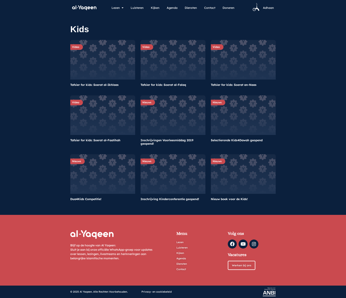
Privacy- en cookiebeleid (156, 291)
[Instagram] (253, 244)
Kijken (155, 8)
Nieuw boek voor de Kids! (229, 199)
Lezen (116, 8)
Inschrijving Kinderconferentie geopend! (170, 199)
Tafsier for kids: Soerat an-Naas (233, 85)
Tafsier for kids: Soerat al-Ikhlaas (94, 85)
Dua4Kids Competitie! (85, 199)
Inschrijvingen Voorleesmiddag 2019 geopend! (167, 141)
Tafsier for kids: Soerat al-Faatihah (95, 140)
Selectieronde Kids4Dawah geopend (237, 140)
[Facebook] (232, 244)
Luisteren (137, 8)
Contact (209, 8)
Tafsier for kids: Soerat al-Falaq (163, 85)
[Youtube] (243, 244)
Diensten (191, 8)
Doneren (228, 8)
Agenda (172, 8)
